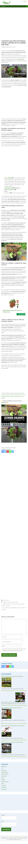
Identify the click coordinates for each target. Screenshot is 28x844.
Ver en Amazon (21, 314)
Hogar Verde (3, 770)
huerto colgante (14, 394)
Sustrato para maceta (9, 189)
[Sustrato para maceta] (15, 189)
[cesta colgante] (12, 177)
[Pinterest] (8, 451)
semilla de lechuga (8, 188)
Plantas (2, 778)
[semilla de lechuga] (14, 187)
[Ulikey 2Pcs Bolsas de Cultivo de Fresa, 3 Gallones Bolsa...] (14, 303)
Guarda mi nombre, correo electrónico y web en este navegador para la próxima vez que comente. (14, 649)
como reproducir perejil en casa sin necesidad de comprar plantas (13, 396)
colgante (5, 602)
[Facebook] (2, 451)
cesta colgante (8, 178)
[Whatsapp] (10, 451)
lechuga (16, 602)
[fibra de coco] (10, 192)
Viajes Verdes (4, 789)
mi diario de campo (20, 60)
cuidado (12, 602)
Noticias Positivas (5, 774)
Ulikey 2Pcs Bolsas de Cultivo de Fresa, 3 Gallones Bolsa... (12, 311)
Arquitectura (3, 766)
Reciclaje (3, 779)
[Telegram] (13, 451)
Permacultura (6, 600)
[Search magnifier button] (27, 6)
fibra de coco (7, 193)
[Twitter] (5, 451)
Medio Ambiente (4, 772)
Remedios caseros (5, 781)
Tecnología (3, 785)
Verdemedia (3, 787)
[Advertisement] (14, 24)
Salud (2, 783)
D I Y (2, 768)
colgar (8, 602)
